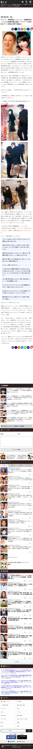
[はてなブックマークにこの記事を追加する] (19, 29)
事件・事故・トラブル (5, 701)
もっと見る (16, 661)
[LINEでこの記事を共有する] (25, 29)
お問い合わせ (22, 741)
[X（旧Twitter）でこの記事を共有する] (15, 29)
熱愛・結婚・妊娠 (4, 17)
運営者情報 (12, 741)
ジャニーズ (3, 708)
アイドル (19, 712)
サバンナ (11, 426)
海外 (18, 726)
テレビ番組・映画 (4, 705)
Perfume (5, 426)
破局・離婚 (19, 715)
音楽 (11, 17)
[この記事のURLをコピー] (28, 29)
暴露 (18, 722)
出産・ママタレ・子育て (22, 719)
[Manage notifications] (2, 746)
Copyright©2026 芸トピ (16, 746)
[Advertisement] (16, 11)
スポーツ (2, 712)
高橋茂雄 (22, 426)
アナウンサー (3, 719)
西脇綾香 (16, 426)
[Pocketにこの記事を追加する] (22, 29)
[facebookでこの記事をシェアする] (12, 29)
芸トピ (4, 2)
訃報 (2, 726)
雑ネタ (2, 722)
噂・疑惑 (19, 701)
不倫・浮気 (3, 715)
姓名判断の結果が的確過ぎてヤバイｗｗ (18, 563)
